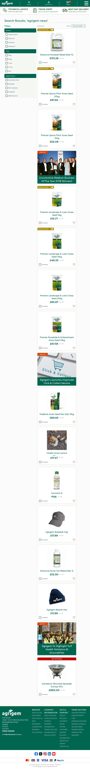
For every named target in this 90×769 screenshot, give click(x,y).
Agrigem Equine (78, 729)
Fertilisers (36, 715)
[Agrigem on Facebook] (36, 754)
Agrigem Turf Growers (77, 733)
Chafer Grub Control (57, 453)
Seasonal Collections (37, 731)
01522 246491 (8, 731)
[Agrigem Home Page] (6, 3)
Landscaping (37, 727)
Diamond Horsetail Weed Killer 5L (57, 54)
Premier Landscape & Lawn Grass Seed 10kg (57, 255)
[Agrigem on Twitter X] (40, 754)
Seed (34, 721)
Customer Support (64, 731)
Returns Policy (50, 732)
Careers (47, 721)
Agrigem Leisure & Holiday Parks (79, 725)
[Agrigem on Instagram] (45, 754)
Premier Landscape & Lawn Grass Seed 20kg (57, 297)
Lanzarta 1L (57, 493)
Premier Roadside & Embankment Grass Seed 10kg (57, 339)
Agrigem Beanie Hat (57, 609)
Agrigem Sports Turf (78, 717)
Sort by (68, 26)
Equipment (36, 724)
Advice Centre (62, 725)
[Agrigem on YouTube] (53, 754)
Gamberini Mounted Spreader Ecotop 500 (57, 685)
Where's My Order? (64, 742)
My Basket (63, 721)
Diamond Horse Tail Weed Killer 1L (57, 570)
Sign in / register (63, 717)
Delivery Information (65, 736)
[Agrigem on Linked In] (49, 754)
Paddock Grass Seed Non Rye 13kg (57, 414)
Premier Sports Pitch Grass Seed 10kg (57, 137)
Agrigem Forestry (79, 713)
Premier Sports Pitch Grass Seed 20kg (57, 95)
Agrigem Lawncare (79, 721)
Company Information (49, 725)
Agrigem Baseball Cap (57, 532)
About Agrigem (50, 715)
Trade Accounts (50, 718)
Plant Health (37, 718)
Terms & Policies (50, 729)
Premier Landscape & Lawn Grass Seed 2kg (57, 213)
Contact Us (64, 746)
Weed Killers (37, 713)
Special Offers (50, 735)
